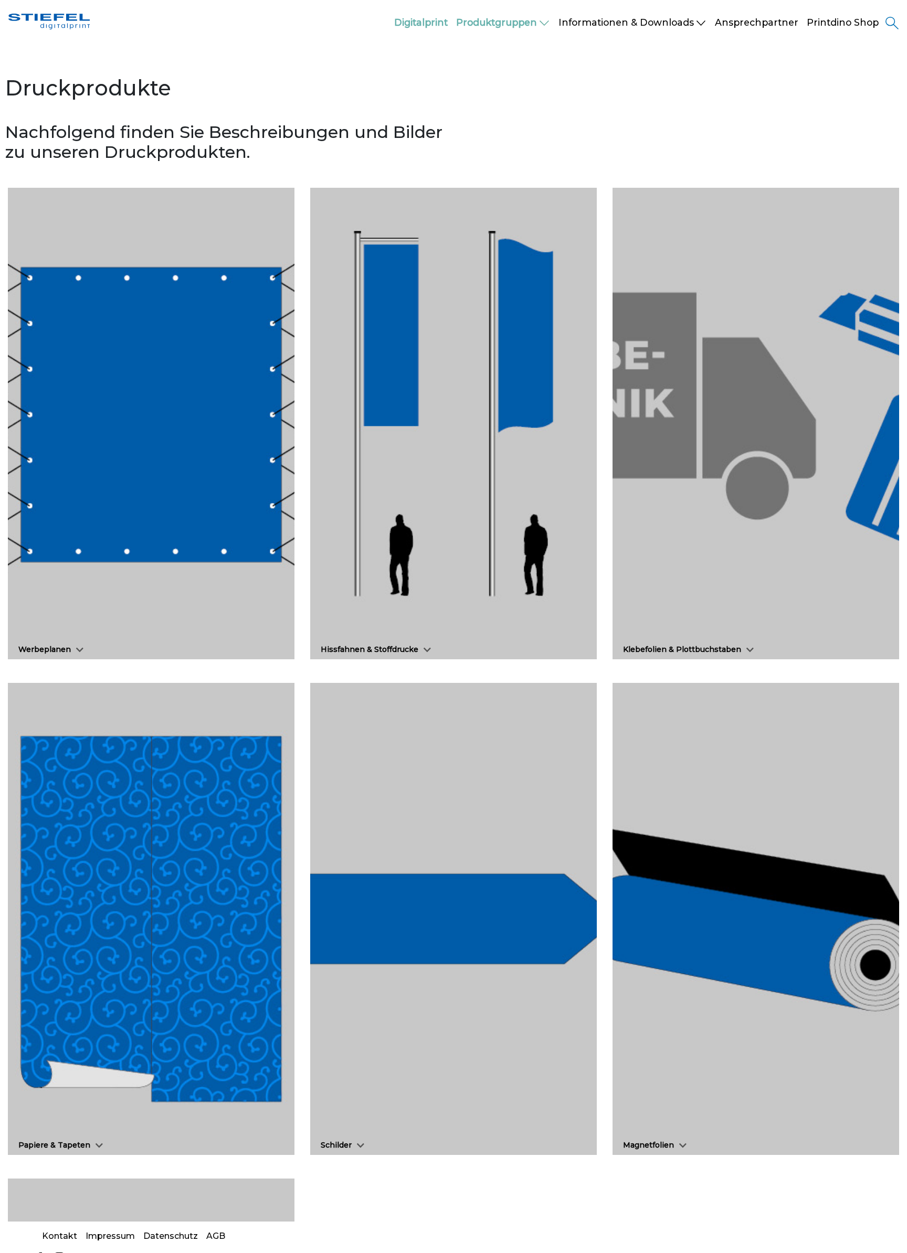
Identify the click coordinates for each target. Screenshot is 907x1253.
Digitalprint (421, 22)
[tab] (151, 424)
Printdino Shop (843, 22)
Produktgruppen (496, 22)
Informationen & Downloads (626, 22)
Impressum (110, 1236)
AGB (215, 1236)
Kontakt (59, 1236)
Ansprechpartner (756, 22)
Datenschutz (170, 1236)
